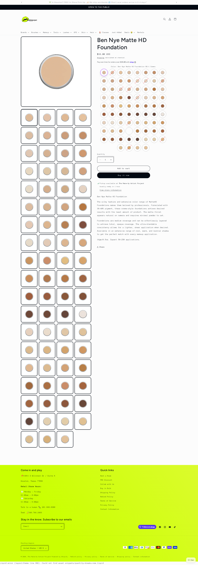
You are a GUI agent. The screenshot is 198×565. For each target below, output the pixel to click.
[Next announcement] (176, 2)
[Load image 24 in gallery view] (82, 207)
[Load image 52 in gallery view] (82, 332)
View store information (110, 190)
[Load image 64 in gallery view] (82, 385)
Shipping (100, 57)
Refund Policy (106, 497)
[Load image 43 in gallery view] (65, 296)
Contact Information (109, 509)
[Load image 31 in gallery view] (65, 242)
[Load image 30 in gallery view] (47, 242)
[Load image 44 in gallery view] (82, 296)
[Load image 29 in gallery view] (29, 242)
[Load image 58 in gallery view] (47, 367)
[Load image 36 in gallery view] (82, 260)
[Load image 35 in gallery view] (65, 260)
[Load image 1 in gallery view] (29, 117)
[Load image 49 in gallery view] (29, 332)
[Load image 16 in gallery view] (82, 171)
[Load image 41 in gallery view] (29, 296)
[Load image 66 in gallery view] (47, 403)
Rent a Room (105, 476)
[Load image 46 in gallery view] (47, 314)
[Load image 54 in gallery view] (47, 350)
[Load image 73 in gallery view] (29, 439)
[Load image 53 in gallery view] (29, 350)
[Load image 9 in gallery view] (29, 153)
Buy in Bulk (105, 488)
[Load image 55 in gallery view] (65, 350)
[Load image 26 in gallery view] (47, 224)
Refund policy (76, 556)
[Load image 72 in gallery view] (82, 421)
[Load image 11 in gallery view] (65, 153)
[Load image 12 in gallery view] (82, 153)
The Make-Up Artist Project (40, 556)
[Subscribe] (61, 526)
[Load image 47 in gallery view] (65, 314)
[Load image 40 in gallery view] (82, 278)
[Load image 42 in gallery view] (47, 296)
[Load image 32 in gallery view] (82, 242)
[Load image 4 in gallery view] (82, 117)
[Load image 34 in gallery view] (47, 260)
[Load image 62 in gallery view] (47, 385)
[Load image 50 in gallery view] (47, 332)
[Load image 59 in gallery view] (65, 367)
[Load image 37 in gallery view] (29, 278)
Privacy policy (91, 556)
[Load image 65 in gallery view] (29, 403)
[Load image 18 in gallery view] (47, 189)
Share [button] (101, 247)
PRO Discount (106, 480)
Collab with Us (107, 484)
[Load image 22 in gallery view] (47, 207)
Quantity (101, 154)
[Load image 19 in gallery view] (65, 189)
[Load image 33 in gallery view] (29, 260)
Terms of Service (108, 501)
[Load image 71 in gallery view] (65, 421)
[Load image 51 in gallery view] (65, 332)
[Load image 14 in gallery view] (47, 171)
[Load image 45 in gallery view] (29, 314)
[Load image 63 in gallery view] (65, 385)
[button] (24, 32)
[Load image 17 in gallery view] (29, 189)
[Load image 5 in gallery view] (29, 135)
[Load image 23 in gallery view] (65, 207)
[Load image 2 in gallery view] (47, 117)
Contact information (141, 556)
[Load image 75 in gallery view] (65, 439)
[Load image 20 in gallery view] (82, 189)
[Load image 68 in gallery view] (82, 403)
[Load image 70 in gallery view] (47, 421)
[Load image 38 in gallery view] (47, 278)
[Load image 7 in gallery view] (65, 135)
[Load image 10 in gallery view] (47, 153)
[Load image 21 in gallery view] (29, 207)
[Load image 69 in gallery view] (29, 421)
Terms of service (107, 556)
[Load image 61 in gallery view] (29, 385)
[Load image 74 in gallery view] (47, 439)
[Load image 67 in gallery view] (65, 403)
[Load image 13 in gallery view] (29, 171)
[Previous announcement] (21, 2)
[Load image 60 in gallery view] (82, 367)
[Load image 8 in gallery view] (82, 135)
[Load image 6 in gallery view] (47, 135)
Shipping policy (123, 556)
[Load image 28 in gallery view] (82, 224)
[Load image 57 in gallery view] (29, 367)
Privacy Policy (107, 505)
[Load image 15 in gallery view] (65, 171)
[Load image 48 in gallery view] (82, 314)
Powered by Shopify (60, 556)
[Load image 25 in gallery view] (29, 224)
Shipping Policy (107, 492)
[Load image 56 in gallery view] (82, 350)
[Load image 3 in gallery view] (65, 117)
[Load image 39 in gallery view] (65, 278)
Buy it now (123, 175)
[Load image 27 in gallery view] (65, 224)
